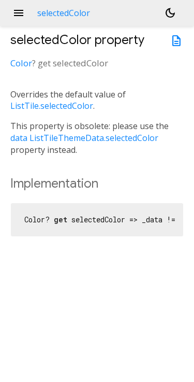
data (18, 138)
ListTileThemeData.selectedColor (93, 138)
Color (21, 63)
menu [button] (18, 13)
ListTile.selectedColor (51, 105)
